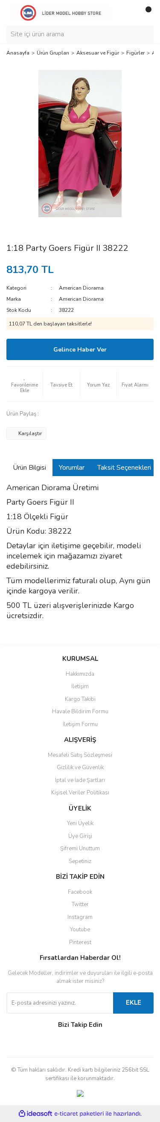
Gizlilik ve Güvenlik (80, 767)
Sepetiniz (80, 861)
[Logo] (61, 12)
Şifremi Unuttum (80, 848)
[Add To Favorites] (24, 384)
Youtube (80, 929)
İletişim (80, 686)
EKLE (133, 1002)
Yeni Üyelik (80, 823)
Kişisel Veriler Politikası (80, 792)
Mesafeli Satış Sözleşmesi (80, 755)
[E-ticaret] (79, 1114)
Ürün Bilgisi (29, 467)
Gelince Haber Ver (80, 350)
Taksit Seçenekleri (124, 467)
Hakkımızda (80, 674)
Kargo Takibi (80, 699)
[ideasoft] (35, 1114)
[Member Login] (128, 12)
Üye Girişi (80, 836)
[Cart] (145, 12)
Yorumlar (71, 467)
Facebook (80, 892)
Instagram (80, 917)
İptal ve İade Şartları (80, 780)
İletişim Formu (80, 724)
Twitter (80, 904)
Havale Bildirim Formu (80, 711)
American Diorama (81, 288)
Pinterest (80, 942)
